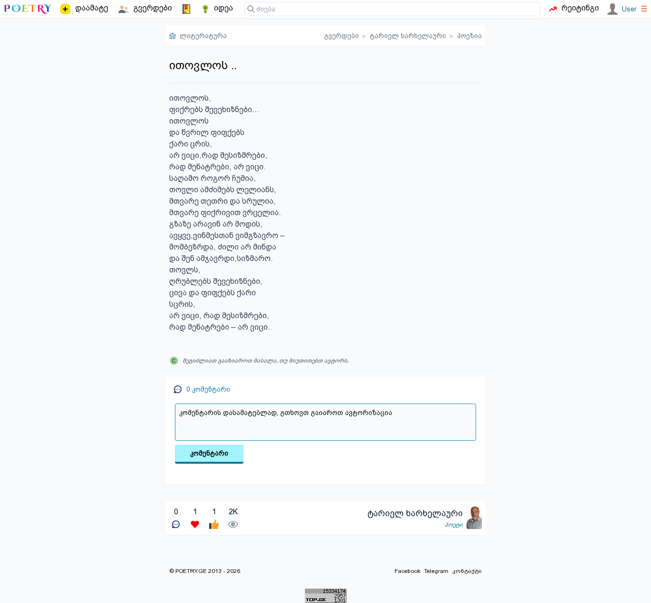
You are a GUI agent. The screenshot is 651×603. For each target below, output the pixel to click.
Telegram (436, 571)
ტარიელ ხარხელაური (408, 36)
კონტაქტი (467, 571)
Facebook (407, 571)
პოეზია (469, 36)
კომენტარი (209, 453)
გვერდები (341, 36)
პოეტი (454, 524)
